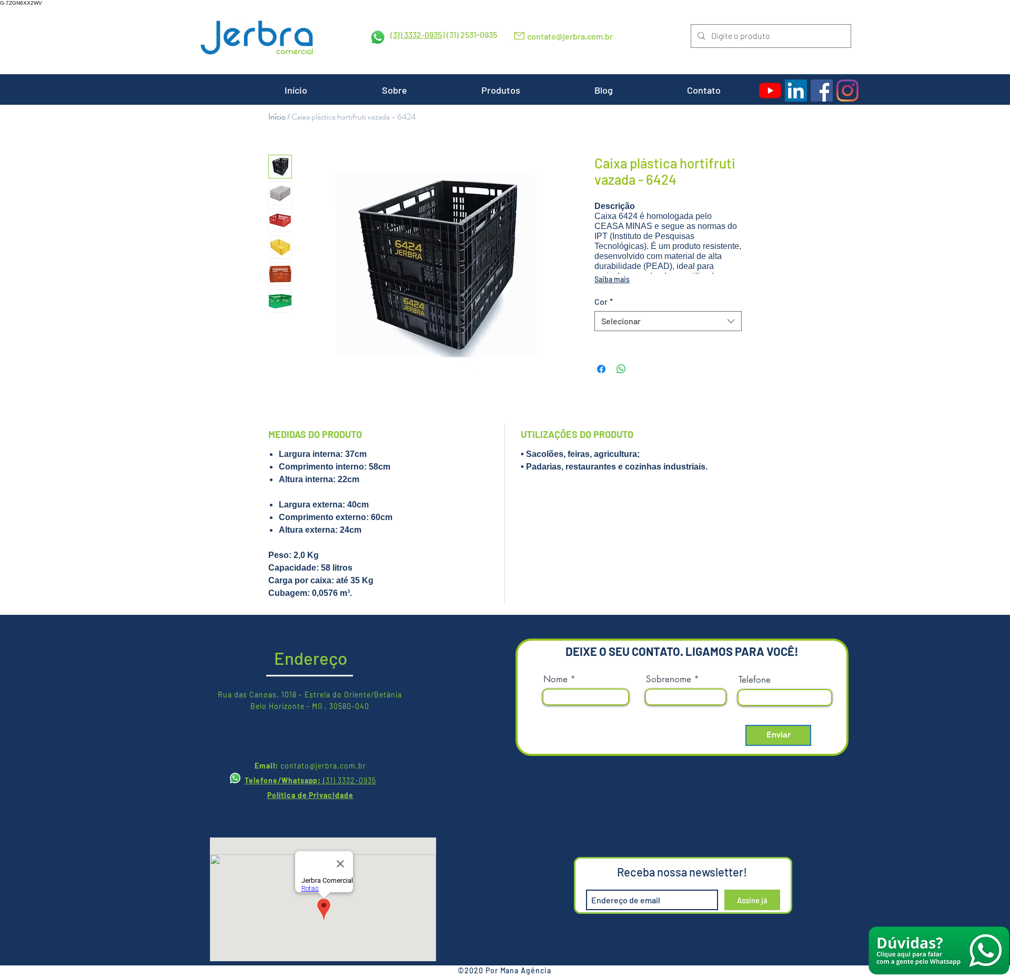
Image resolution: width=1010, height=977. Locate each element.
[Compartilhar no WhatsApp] (621, 369)
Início (277, 117)
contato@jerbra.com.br (570, 36)
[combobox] (668, 321)
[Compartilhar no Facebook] (601, 369)
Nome (555, 679)
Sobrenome (668, 679)
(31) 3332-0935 (416, 34)
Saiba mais (612, 279)
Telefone (755, 679)
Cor (603, 301)
